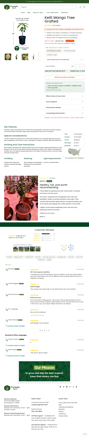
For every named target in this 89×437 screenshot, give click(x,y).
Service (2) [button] (79, 257)
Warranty (62, 409)
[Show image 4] (33, 57)
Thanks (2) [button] (41, 259)
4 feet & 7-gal (52, 55)
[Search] (75, 7)
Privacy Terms (63, 416)
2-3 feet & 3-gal (70, 51)
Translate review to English (16, 326)
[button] (38, 12)
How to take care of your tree (68, 402)
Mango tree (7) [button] (18, 257)
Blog (60, 405)
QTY (72, 66)
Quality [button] (49, 259)
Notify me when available (65, 77)
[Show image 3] (25, 57)
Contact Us (62, 413)
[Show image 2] (16, 57)
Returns (61, 411)
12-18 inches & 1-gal (54, 51)
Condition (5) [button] (29, 257)
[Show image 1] (8, 57)
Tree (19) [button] (9, 257)
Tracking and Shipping (66, 407)
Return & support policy (77, 117)
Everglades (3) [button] (62, 257)
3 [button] (44, 330)
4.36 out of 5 (20, 236)
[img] (34, 270)
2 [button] (42, 330)
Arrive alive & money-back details (60, 117)
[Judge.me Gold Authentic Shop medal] (64, 247)
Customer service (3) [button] (49, 257)
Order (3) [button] (71, 257)
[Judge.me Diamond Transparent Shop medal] (71, 247)
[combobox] (48, 7)
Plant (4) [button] (37, 257)
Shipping (47, 117)
